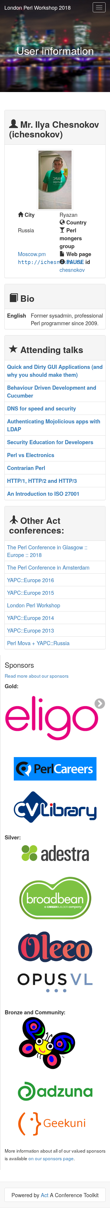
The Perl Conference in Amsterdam (48, 567)
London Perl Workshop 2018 (37, 7)
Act (44, 1195)
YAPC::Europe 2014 (30, 617)
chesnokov (72, 269)
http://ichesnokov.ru (50, 262)
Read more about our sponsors (37, 675)
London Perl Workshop (33, 605)
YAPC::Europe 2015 (30, 592)
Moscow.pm (32, 254)
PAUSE (75, 262)
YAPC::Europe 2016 (30, 580)
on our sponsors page (51, 1158)
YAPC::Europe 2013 (30, 630)
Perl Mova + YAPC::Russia (38, 643)
